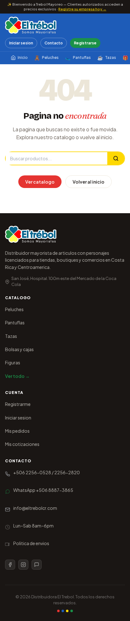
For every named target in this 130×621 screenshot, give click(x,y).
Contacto (53, 43)
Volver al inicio (88, 182)
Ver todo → (17, 376)
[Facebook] (10, 565)
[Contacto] (37, 565)
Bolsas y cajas (19, 349)
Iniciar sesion (21, 43)
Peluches (46, 57)
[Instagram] (23, 565)
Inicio (23, 57)
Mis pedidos (17, 431)
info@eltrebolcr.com (35, 508)
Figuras (12, 362)
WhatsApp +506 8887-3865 (43, 490)
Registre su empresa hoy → (82, 9)
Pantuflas (78, 57)
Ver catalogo (40, 182)
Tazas (106, 57)
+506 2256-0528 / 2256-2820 (46, 472)
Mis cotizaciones (22, 444)
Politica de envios (31, 543)
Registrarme (18, 404)
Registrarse (85, 43)
